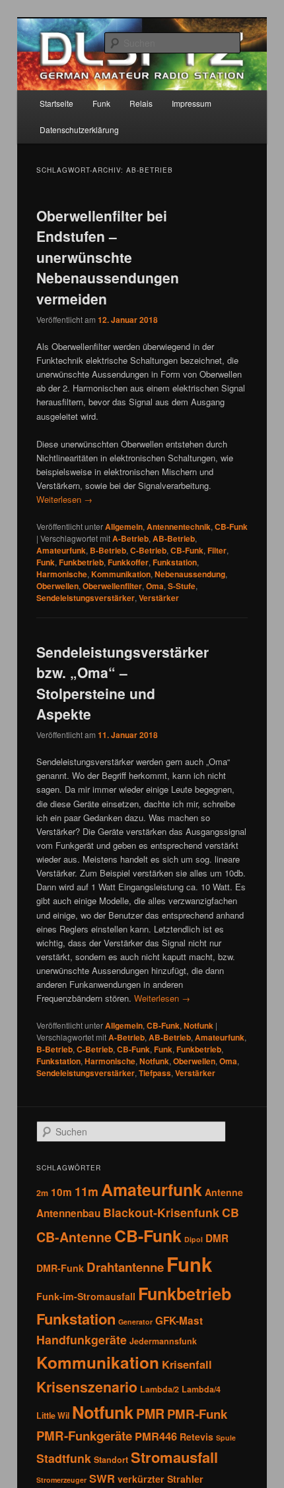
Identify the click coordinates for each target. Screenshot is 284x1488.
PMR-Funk (197, 1414)
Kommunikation (121, 574)
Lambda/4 (201, 1389)
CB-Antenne (74, 1237)
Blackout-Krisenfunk (161, 1212)
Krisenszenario (86, 1387)
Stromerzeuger (61, 1480)
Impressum (191, 103)
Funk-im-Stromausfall (85, 1296)
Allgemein (124, 526)
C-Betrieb (148, 550)
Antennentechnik (179, 526)
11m (86, 1191)
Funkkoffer (128, 562)
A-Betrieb (130, 538)
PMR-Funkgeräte (84, 1436)
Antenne (224, 1192)
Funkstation (175, 562)
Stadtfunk (63, 1458)
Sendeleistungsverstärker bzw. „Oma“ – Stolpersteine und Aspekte (122, 683)
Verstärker (159, 598)
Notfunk (198, 1025)
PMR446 (156, 1436)
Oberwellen (57, 586)
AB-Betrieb (174, 538)
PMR (150, 1413)
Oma (155, 586)
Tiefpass (155, 1073)
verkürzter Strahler (160, 1478)
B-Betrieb (108, 550)
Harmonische (61, 574)
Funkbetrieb (81, 562)
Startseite (56, 103)
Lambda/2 (159, 1389)
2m (42, 1193)
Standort (111, 1460)
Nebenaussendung (190, 574)
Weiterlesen (64, 499)
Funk (101, 103)
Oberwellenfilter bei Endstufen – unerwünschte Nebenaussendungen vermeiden (107, 257)
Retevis (196, 1436)
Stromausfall (174, 1457)
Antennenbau (68, 1213)
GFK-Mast (179, 1320)
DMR (217, 1238)
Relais (141, 103)
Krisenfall (187, 1364)
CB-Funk (231, 526)
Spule (226, 1438)
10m (61, 1192)
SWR (102, 1478)
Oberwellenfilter (112, 586)
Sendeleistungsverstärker (85, 598)
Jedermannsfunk (163, 1341)
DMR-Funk (60, 1267)
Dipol (193, 1239)
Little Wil (52, 1415)
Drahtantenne (125, 1267)
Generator (135, 1322)
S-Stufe (181, 586)
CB (230, 1212)
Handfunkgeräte (81, 1339)
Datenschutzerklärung (79, 129)
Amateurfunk (61, 550)
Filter (217, 550)
